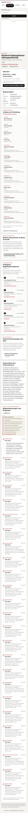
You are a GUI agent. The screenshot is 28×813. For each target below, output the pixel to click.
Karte (23, 5)
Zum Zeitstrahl (6, 318)
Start (3, 5)
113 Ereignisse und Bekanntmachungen (9, 64)
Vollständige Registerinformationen (9, 114)
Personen (17, 5)
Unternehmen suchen (5, 9)
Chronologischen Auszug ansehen (10, 285)
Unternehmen (10, 5)
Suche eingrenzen (5, 18)
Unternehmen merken (14, 66)
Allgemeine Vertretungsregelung (10, 230)
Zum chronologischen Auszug (10, 434)
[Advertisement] (14, 37)
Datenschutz (21, 810)
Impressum (6, 810)
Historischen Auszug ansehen (9, 296)
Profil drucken (5, 66)
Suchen (14, 16)
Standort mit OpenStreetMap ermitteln (13, 85)
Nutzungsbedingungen (13, 810)
